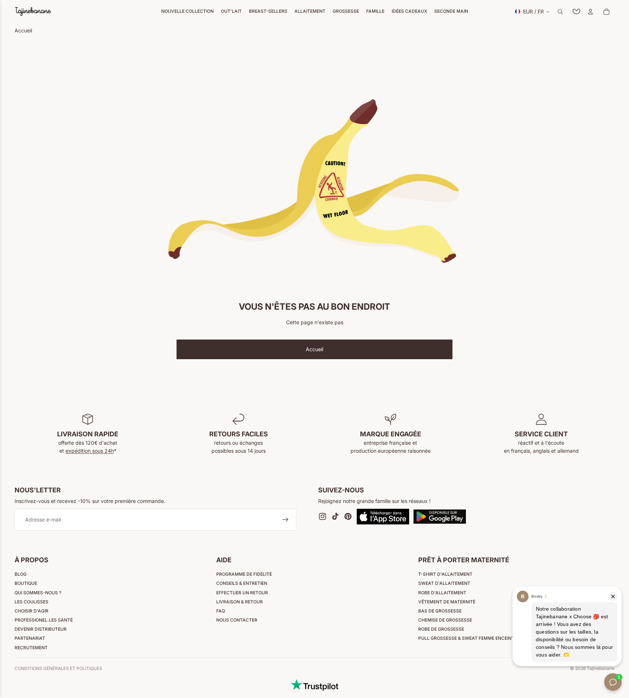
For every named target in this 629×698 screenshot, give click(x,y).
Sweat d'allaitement (444, 583)
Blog (21, 574)
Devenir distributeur (41, 629)
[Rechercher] (560, 12)
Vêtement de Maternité (446, 601)
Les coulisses (31, 601)
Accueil (314, 349)
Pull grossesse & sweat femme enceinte (467, 638)
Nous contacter (236, 620)
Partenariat (30, 638)
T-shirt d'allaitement (445, 574)
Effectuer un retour (242, 592)
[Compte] (590, 12)
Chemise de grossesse (445, 620)
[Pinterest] (348, 516)
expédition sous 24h (90, 451)
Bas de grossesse (440, 611)
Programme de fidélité (244, 574)
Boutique (26, 583)
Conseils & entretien (241, 583)
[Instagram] (322, 516)
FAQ (220, 611)
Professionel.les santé (44, 620)
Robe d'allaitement (442, 592)
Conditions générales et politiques (58, 668)
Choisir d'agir (31, 611)
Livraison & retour (239, 601)
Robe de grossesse (441, 629)
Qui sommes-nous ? (38, 592)
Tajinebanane (600, 668)
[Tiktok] (335, 516)
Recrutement (31, 647)
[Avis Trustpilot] (314, 685)
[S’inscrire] (285, 520)
